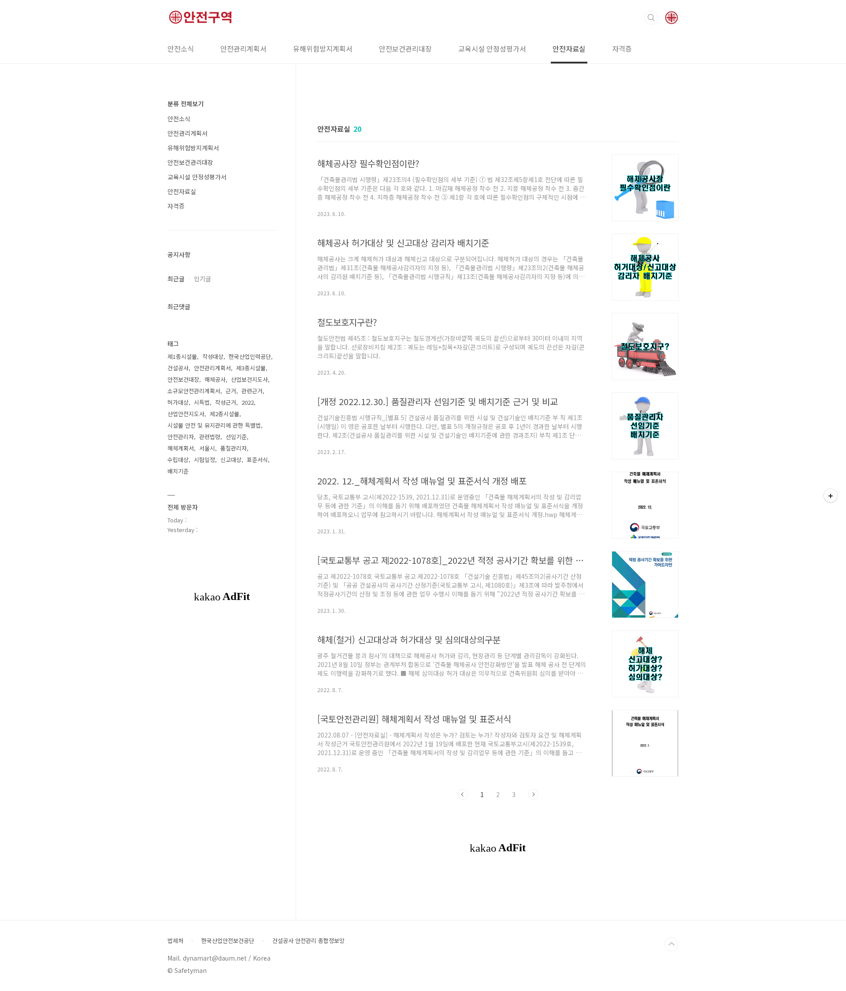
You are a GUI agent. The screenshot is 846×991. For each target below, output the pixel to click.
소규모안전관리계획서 (193, 391)
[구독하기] (830, 495)
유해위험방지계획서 (322, 48)
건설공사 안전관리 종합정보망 (308, 940)
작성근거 (225, 402)
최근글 (176, 278)
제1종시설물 (182, 356)
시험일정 (204, 459)
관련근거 (252, 391)
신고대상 (230, 459)
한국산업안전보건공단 (227, 940)
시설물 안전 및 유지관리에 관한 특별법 (214, 425)
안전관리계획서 (243, 48)
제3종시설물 (251, 368)
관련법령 (209, 436)
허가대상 (178, 402)
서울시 (207, 448)
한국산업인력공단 (250, 356)
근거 (231, 391)
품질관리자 (233, 448)
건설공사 (178, 368)
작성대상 (212, 356)
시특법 (202, 402)
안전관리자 (180, 436)
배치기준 (178, 471)
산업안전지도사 (185, 414)
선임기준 (236, 436)
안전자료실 (569, 48)
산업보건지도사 (249, 379)
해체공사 (215, 379)
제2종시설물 (224, 414)
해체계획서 (180, 448)
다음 (533, 794)
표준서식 (257, 459)
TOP (671, 944)
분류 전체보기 (185, 103)
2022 (247, 402)
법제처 (175, 940)
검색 (651, 17)
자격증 (622, 48)
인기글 (202, 278)
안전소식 (180, 48)
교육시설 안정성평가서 (492, 48)
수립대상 (178, 459)
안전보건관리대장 (405, 48)
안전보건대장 (183, 379)
